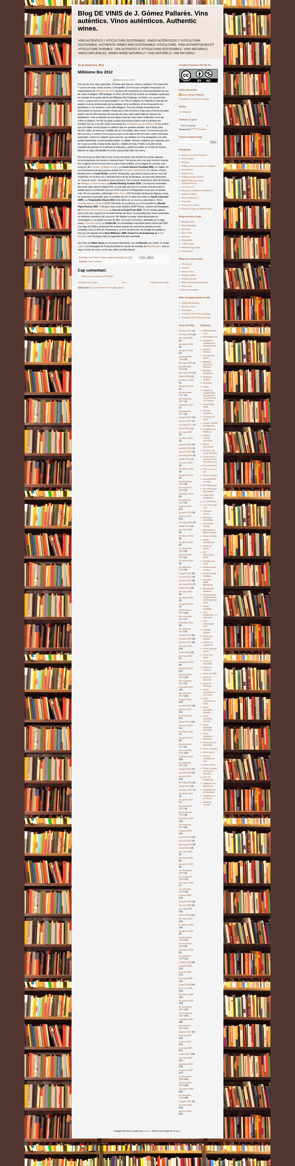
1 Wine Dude (188, 243)
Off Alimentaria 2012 (208, 555)
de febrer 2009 (186, 925)
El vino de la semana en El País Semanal (210, 459)
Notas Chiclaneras (209, 541)
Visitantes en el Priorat (209, 797)
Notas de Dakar (207, 547)
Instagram (186, 112)
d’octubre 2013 (186, 622)
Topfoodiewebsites (191, 303)
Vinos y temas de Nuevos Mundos (210, 771)
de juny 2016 (185, 451)
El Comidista (188, 158)
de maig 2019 (185, 363)
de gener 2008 (186, 1000)
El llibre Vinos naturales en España (198, 166)
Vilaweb (185, 162)
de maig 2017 (185, 424)
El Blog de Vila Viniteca (193, 177)
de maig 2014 (185, 584)
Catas (206, 386)
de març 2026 (185, 338)
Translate (201, 129)
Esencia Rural (210, 465)
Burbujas (207, 383)
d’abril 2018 (184, 376)
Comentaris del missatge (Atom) (108, 287)
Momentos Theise (208, 524)
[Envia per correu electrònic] (140, 257)
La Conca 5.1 (188, 187)
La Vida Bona (209, 501)
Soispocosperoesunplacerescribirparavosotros (210, 599)
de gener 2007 (186, 1070)
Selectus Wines (189, 194)
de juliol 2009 (185, 901)
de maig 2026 (185, 334)
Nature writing (210, 536)
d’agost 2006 (185, 1101)
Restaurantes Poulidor (209, 574)
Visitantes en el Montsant (209, 790)
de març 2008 (185, 988)
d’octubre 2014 (186, 560)
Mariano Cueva (207, 512)
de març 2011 (185, 790)
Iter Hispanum (210, 485)
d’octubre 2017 (186, 405)
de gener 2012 (186, 738)
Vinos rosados (210, 748)
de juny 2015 (185, 516)
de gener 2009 (186, 931)
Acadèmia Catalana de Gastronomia (209, 343)
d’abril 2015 (184, 526)
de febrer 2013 (186, 662)
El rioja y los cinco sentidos (210, 451)
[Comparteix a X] (146, 257)
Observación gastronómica (195, 282)
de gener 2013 (186, 668)
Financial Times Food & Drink (196, 317)
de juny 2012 (185, 709)
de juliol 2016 (185, 448)
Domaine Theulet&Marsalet (136, 170)
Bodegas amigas (207, 378)
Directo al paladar (190, 289)
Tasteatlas (186, 310)
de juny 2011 (185, 776)
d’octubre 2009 (186, 883)
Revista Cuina (188, 306)
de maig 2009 (185, 908)
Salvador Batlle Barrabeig (208, 582)
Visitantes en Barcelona (209, 784)
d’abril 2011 (184, 786)
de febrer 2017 (186, 438)
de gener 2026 (186, 350)
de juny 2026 (185, 330)
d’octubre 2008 (186, 950)
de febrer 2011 (186, 793)
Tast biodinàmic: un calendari (210, 615)
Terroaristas (187, 251)
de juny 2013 (185, 642)
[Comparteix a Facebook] (149, 257)
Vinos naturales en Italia (209, 701)
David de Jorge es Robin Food (196, 208)
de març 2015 (185, 529)
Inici (124, 282)
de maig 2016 (185, 455)
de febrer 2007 (186, 1064)
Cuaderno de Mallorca (209, 430)
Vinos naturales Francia (207, 718)
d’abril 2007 (184, 1054)
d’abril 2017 (184, 428)
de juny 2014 (185, 580)
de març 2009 (185, 918)
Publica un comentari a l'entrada (97, 276)
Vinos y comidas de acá (208, 758)
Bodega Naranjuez (208, 371)
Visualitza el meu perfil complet (194, 99)
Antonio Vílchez (206, 350)
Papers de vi (188, 173)
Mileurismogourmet (191, 247)
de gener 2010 (186, 864)
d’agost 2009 (185, 895)
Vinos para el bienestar (209, 743)
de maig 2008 (185, 978)
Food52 (185, 268)
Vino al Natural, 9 (190, 197)
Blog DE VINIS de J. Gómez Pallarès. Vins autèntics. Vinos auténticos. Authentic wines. (143, 21)
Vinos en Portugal (207, 684)
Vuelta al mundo (207, 803)
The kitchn (187, 264)
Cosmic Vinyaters (207, 411)
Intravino (186, 236)
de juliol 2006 (185, 1105)
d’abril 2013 (184, 652)
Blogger (177, 1131)
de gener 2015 (186, 542)
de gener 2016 (186, 475)
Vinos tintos (208, 752)
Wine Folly (187, 233)
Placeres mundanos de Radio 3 (197, 190)
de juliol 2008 (185, 966)
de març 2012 (185, 725)
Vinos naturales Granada (207, 727)
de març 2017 (185, 432)
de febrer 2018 (186, 380)
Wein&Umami (154, 246)
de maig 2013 (185, 646)
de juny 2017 (185, 421)
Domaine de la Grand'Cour (94, 210)
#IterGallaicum (210, 337)
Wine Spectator (189, 225)
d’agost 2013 (185, 635)
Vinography (187, 240)
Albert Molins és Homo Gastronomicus (193, 181)
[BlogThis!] (143, 257)
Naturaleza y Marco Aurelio (209, 531)
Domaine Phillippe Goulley (104, 167)
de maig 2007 (185, 1048)
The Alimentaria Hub (208, 624)
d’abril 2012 (184, 721)
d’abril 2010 (184, 848)
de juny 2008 (185, 972)
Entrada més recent (88, 282)
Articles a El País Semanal (194, 155)
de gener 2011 (186, 799)
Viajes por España (208, 637)
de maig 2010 (185, 844)
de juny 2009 (185, 905)
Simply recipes (189, 275)
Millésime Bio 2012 (105, 91)
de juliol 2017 (185, 417)
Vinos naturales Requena (207, 736)
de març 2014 (185, 591)
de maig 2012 (185, 715)
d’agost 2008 (185, 962)
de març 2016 (185, 462)
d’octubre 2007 (186, 1019)
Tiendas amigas (207, 631)
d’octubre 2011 (186, 756)
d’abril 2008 (184, 984)
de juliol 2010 (185, 837)
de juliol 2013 (185, 639)
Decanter (186, 229)
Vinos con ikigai (208, 656)
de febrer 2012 (186, 731)
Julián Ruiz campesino (208, 496)
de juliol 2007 (185, 1035)
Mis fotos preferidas (208, 518)
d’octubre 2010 (186, 818)
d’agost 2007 (185, 1032)
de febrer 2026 (186, 344)
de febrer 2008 (186, 994)
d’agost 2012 (185, 699)
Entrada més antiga (159, 282)
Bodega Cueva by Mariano (207, 364)
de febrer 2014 (186, 597)
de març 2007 (185, 1058)
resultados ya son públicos (140, 124)
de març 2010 (185, 851)
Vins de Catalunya (208, 778)
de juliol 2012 (185, 705)
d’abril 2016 (184, 459)
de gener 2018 (186, 386)
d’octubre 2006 (186, 1089)
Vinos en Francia (207, 668)
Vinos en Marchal (207, 678)
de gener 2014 (186, 604)
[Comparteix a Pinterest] (152, 257)
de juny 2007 (185, 1041)
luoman (147, 1131)
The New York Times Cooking (196, 314)
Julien (81, 246)
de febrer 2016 (186, 469)
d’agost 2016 (185, 444)
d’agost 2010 (185, 831)
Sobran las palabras (208, 589)
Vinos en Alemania (207, 662)
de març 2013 (185, 656)
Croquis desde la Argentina (210, 424)
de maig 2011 (185, 782)
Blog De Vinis (188, 222)
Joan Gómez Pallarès (193, 95)
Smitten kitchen (189, 279)
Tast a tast (187, 286)
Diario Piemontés (208, 445)
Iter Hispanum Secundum (210, 490)
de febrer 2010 (186, 858)
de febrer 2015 (186, 536)
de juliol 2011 (185, 772)
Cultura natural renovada (207, 438)
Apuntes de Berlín (208, 356)
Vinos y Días (209, 764)
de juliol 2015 (185, 512)
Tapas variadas (95, 262)
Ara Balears (187, 169)
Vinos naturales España (207, 710)
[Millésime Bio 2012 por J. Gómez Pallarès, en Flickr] (123, 80)
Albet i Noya (119, 193)
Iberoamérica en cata (209, 480)
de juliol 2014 (185, 577)
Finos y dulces (210, 475)
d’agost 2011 (185, 769)
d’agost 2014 (185, 573)
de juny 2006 (185, 1111)
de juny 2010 (185, 840)
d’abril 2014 (184, 588)
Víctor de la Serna (190, 205)
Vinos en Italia (210, 673)
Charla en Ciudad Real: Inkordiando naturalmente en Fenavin (209, 395)
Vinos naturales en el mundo (209, 692)
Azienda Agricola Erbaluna (91, 203)
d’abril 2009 (184, 915)
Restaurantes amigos (209, 568)
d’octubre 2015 (186, 494)
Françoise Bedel (93, 223)
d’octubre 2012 (186, 687)
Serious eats (188, 271)
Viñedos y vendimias (208, 643)
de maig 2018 (185, 372)
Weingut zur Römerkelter (93, 183)
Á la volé (186, 201)
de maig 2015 (185, 522)
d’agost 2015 (185, 506)
